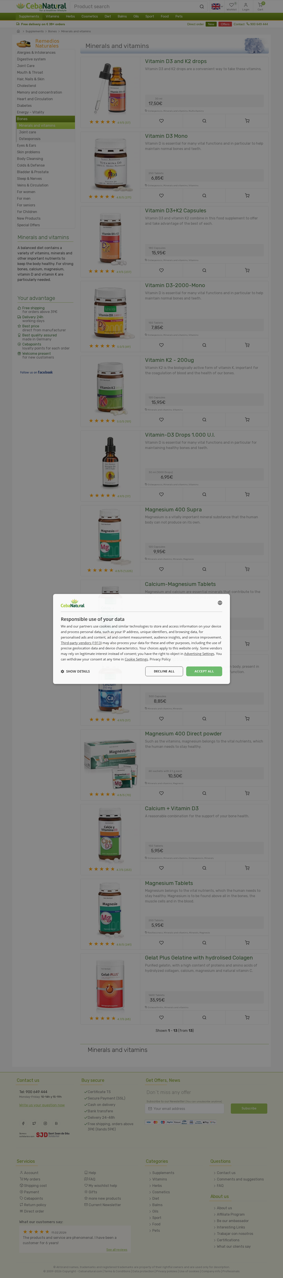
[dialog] (141, 639)
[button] (75, 671)
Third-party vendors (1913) (81, 643)
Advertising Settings (199, 653)
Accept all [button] (204, 671)
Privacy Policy (160, 659)
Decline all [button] (164, 671)
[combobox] (220, 603)
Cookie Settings (136, 659)
